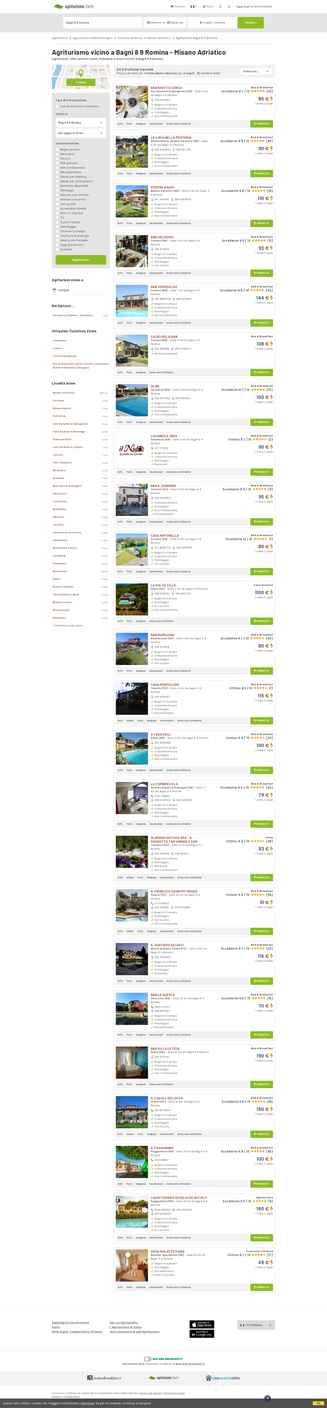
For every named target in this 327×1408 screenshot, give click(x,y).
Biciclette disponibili (73, 186)
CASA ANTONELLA (165, 535)
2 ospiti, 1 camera (213, 22)
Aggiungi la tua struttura (254, 6)
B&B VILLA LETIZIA (165, 1048)
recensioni (156, 123)
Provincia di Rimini (130, 38)
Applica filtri (81, 260)
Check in (155, 22)
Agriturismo (60, 38)
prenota (263, 124)
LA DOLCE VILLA (163, 585)
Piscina (64, 158)
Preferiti (179, 6)
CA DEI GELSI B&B (164, 336)
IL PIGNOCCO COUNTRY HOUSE (174, 891)
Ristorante (67, 154)
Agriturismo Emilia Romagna (93, 38)
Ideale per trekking (72, 177)
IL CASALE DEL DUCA (167, 1098)
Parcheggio (67, 227)
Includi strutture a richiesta (79, 106)
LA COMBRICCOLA (164, 784)
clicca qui (87, 1403)
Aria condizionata (72, 168)
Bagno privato (69, 149)
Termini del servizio (150, 1393)
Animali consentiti (72, 199)
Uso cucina (67, 204)
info (120, 123)
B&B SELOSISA (162, 237)
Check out (176, 22)
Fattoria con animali (74, 195)
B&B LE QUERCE (163, 995)
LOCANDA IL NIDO (164, 436)
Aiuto (209, 6)
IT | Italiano (254, 1325)
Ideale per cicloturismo (76, 181)
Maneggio (66, 190)
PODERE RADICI (163, 187)
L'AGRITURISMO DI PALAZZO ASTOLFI (179, 1197)
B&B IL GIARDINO (163, 486)
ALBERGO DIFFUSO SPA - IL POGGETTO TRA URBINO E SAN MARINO (174, 841)
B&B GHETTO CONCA (166, 88)
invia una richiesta (179, 123)
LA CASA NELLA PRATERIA (171, 137)
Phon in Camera (71, 213)
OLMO (155, 386)
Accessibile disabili (72, 208)
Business (65, 249)
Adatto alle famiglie (73, 240)
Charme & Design (72, 231)
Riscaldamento (70, 172)
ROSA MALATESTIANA (168, 1251)
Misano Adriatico (159, 38)
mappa (81, 82)
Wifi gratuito (68, 163)
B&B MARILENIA (163, 635)
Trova (249, 23)
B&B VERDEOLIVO (164, 287)
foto (129, 123)
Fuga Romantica (71, 245)
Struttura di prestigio (74, 236)
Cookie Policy (72, 1396)
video (130, 720)
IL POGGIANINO (162, 1148)
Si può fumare (69, 222)
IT (196, 6)
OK (318, 1403)
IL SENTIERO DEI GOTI (167, 945)
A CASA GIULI (161, 734)
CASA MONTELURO (165, 684)
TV (61, 218)
